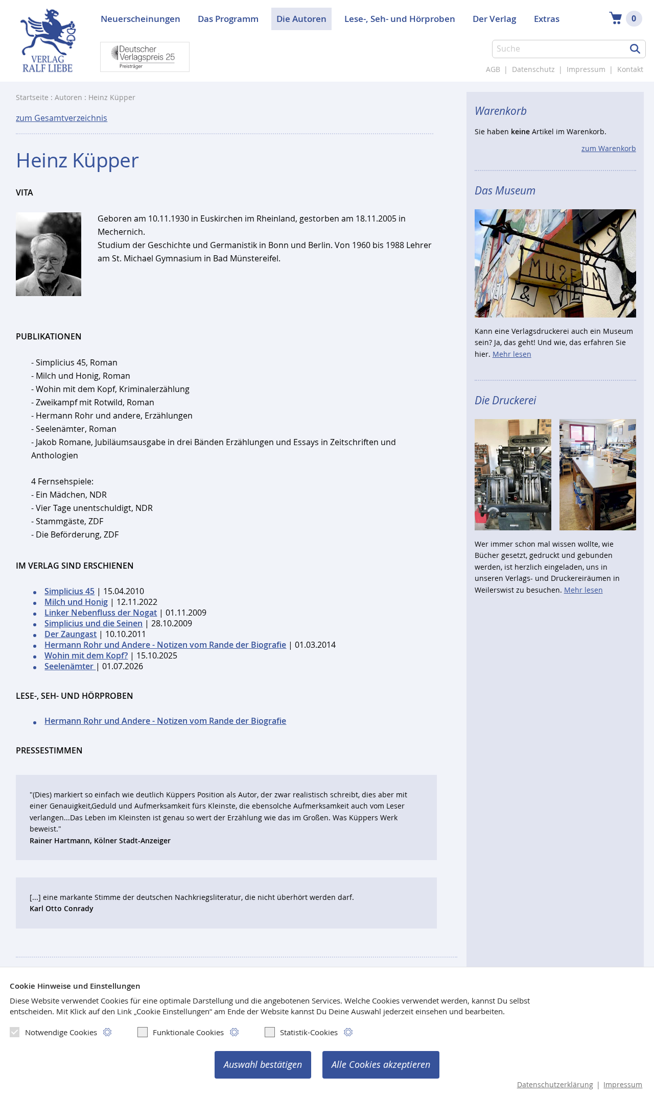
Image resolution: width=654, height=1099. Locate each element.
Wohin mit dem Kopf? (86, 655)
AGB (493, 69)
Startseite (32, 97)
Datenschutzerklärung (555, 1084)
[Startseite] (48, 46)
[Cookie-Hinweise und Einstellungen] (107, 1032)
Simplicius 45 (69, 591)
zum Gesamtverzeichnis (61, 118)
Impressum (586, 69)
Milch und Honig (76, 602)
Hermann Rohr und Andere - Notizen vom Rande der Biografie (165, 645)
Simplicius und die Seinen (93, 623)
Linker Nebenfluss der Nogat (100, 612)
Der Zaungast (70, 634)
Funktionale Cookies (188, 1032)
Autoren (68, 97)
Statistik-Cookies (309, 1032)
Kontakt (630, 69)
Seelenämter (70, 666)
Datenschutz (533, 69)
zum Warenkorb (608, 148)
